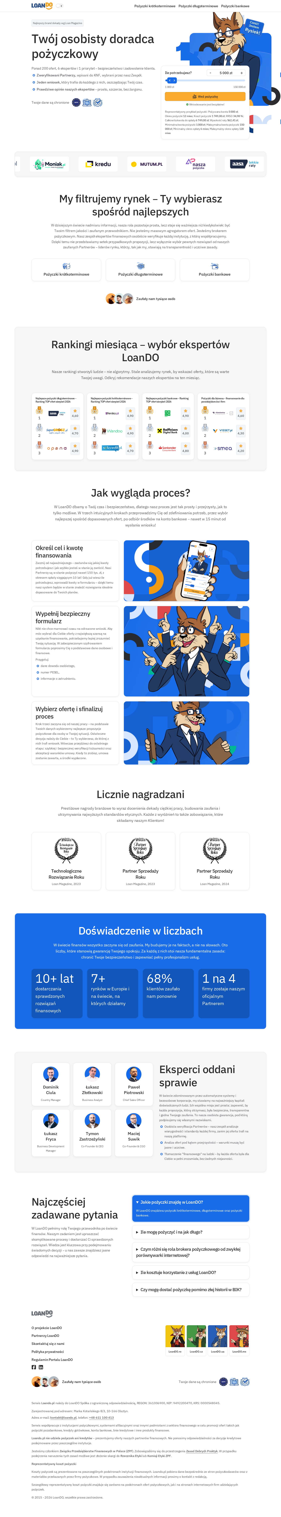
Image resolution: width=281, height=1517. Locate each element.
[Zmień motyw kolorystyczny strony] (60, 6)
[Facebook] (34, 1367)
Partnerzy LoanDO (45, 1335)
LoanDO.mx (239, 1351)
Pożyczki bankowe (235, 6)
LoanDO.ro (175, 1351)
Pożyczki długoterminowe (198, 6)
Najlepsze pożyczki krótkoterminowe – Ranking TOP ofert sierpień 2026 (111, 400)
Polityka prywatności (48, 1351)
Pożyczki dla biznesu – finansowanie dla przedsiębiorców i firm (222, 400)
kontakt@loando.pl (63, 1417)
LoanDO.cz (196, 1351)
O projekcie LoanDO (47, 1327)
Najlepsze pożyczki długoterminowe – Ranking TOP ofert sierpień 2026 (56, 400)
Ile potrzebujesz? (178, 72)
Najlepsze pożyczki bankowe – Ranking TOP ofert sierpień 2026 (167, 400)
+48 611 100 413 (101, 1417)
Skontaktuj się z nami (48, 1343)
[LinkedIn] (41, 1367)
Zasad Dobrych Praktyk (202, 1450)
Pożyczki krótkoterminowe (154, 6)
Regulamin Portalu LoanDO (52, 1359)
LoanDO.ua (217, 1351)
